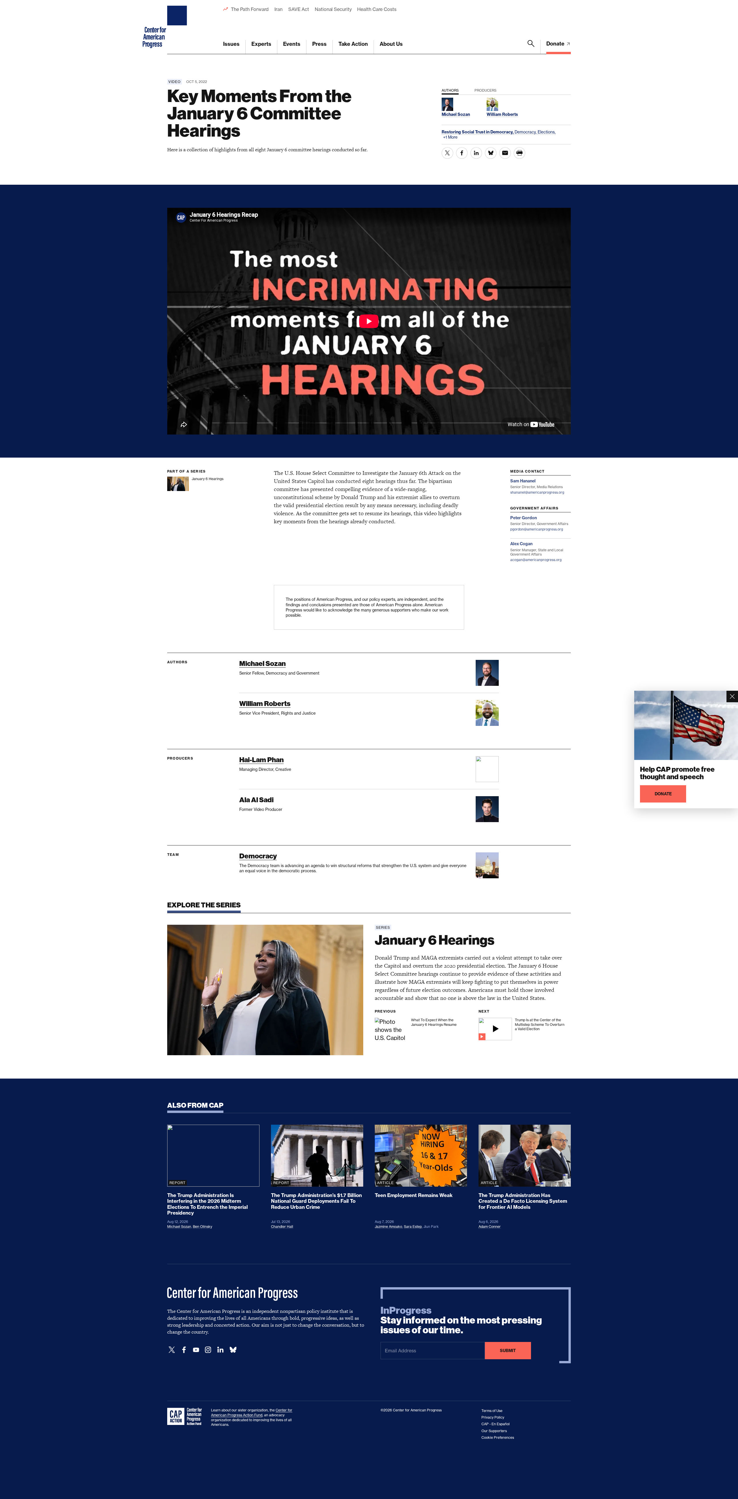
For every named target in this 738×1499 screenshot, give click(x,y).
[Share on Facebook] (462, 153)
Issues (231, 44)
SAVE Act (298, 9)
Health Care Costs (376, 9)
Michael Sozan (262, 663)
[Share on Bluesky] (490, 153)
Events (291, 44)
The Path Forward (250, 9)
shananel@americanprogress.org (537, 492)
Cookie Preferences (497, 1437)
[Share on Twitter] (447, 153)
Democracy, (526, 131)
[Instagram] (208, 1350)
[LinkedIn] (220, 1350)
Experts (261, 44)
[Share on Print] (519, 153)
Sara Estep (413, 1226)
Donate (556, 43)
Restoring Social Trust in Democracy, (478, 132)
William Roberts (265, 703)
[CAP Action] (186, 1416)
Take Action (353, 44)
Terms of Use (491, 1411)
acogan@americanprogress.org (536, 560)
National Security (333, 9)
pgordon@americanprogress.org (536, 529)
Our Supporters (494, 1431)
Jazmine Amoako (388, 1226)
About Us (391, 44)
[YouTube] (196, 1350)
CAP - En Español (495, 1424)
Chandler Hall (282, 1226)
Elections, (547, 131)
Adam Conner (490, 1226)
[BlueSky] (233, 1350)
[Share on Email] (505, 153)
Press (319, 44)
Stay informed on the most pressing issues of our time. (461, 1320)
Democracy (258, 856)
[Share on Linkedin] (476, 153)
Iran (278, 9)
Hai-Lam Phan (261, 760)
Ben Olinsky (202, 1226)
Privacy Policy (492, 1417)
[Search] (531, 47)
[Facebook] (184, 1350)
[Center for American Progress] (178, 27)
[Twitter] (171, 1350)
